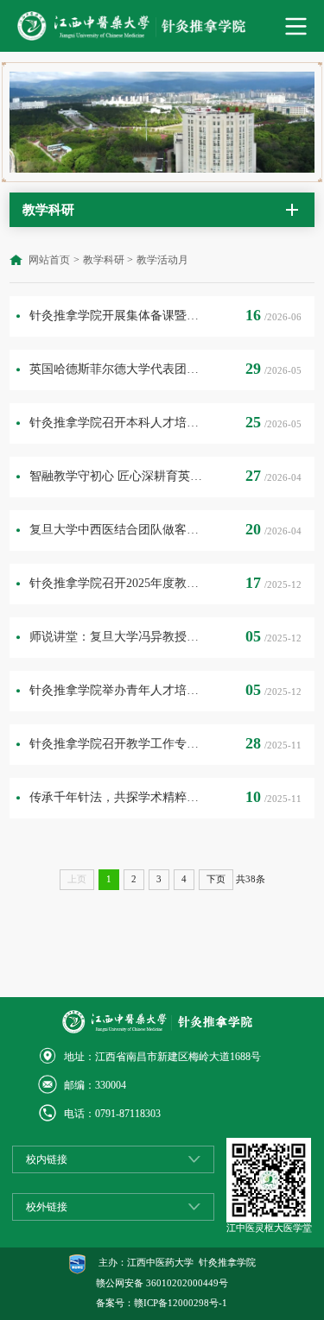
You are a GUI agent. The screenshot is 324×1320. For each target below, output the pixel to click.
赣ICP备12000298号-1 (180, 1303)
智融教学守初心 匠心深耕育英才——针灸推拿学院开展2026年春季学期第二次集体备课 (117, 476)
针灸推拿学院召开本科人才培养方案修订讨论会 (117, 422)
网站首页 (49, 260)
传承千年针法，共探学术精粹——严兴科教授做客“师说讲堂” (117, 797)
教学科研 (103, 260)
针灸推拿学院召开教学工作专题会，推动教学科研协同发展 (117, 743)
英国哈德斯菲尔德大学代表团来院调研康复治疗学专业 (117, 369)
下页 (216, 879)
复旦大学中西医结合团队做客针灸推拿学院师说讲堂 (117, 529)
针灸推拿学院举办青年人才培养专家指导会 (117, 690)
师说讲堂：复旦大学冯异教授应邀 (117, 636)
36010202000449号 (187, 1283)
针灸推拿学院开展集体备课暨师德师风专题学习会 (117, 315)
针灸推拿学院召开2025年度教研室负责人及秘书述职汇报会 (117, 583)
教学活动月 (162, 260)
